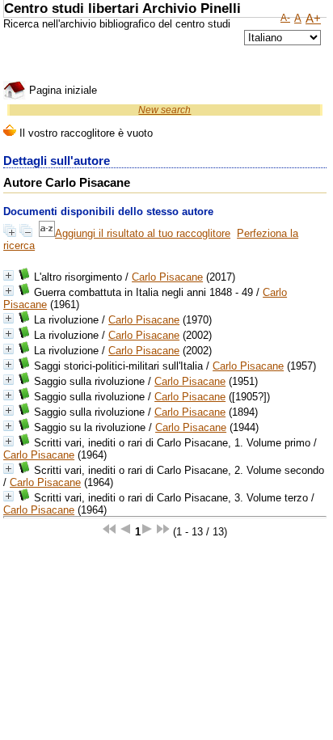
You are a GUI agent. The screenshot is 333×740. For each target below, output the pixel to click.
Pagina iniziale (61, 90)
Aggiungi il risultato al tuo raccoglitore (142, 233)
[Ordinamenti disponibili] (47, 233)
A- (285, 17)
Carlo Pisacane (167, 277)
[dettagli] (8, 275)
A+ (313, 18)
